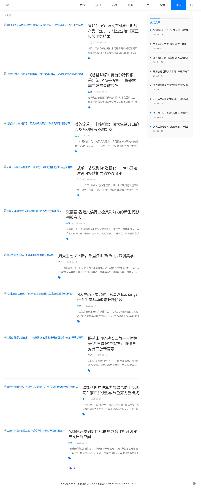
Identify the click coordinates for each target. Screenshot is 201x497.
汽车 (146, 5)
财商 (130, 5)
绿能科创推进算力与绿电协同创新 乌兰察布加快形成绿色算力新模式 (110, 390)
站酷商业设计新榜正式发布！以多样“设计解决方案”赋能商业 (170, 31)
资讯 (98, 5)
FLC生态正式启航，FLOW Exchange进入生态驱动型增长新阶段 (107, 297)
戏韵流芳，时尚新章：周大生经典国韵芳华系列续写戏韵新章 (107, 126)
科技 (114, 5)
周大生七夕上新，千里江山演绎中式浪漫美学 (96, 255)
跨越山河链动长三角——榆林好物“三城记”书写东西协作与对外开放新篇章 (112, 343)
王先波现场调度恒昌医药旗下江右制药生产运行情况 (170, 86)
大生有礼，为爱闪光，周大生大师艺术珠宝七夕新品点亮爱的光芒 (170, 44)
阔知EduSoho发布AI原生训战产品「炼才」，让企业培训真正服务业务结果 (113, 31)
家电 (162, 5)
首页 (82, 5)
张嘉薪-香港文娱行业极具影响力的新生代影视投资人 (102, 214)
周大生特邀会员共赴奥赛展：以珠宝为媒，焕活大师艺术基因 (170, 127)
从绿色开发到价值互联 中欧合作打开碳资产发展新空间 (102, 434)
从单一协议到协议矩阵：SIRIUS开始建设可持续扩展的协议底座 (107, 170)
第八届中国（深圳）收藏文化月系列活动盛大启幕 (170, 113)
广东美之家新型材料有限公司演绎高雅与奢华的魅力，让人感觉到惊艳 (170, 99)
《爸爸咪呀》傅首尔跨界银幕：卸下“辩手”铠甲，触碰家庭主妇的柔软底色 (112, 80)
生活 (178, 5)
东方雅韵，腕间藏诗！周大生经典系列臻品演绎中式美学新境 (170, 58)
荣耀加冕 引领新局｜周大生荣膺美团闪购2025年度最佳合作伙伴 (171, 72)
